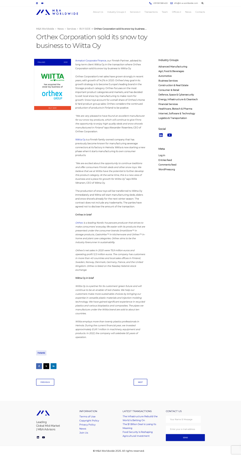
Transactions (151, 12)
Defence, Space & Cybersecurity (176, 94)
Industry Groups (115, 12)
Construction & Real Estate (173, 85)
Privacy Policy (87, 424)
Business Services (168, 80)
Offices (175, 12)
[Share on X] (46, 366)
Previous (45, 382)
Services (134, 12)
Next (140, 382)
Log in (161, 155)
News (188, 12)
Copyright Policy (89, 420)
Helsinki (41, 353)
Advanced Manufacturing (172, 66)
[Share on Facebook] (39, 366)
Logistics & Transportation (172, 118)
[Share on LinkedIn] (53, 366)
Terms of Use (87, 416)
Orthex (79, 222)
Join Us (83, 432)
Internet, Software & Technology (176, 113)
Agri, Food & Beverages (171, 71)
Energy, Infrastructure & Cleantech (178, 99)
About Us (98, 12)
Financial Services (168, 104)
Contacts (200, 12)
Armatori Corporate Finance (90, 60)
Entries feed (165, 160)
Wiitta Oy (80, 139)
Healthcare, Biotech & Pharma (175, 108)
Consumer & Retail (168, 90)
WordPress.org (166, 169)
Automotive (165, 76)
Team (165, 12)
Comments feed (167, 164)
